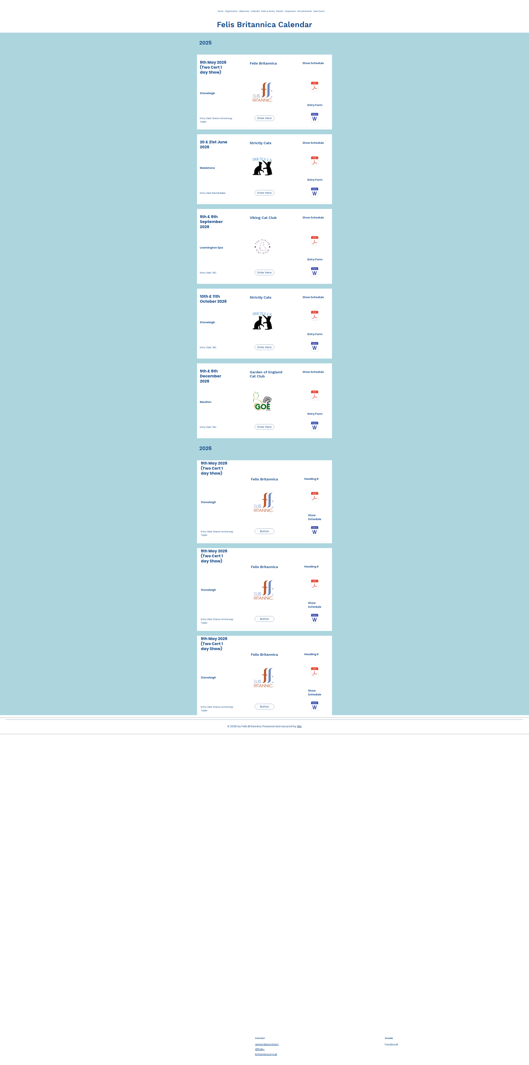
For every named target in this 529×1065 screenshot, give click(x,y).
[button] (264, 193)
